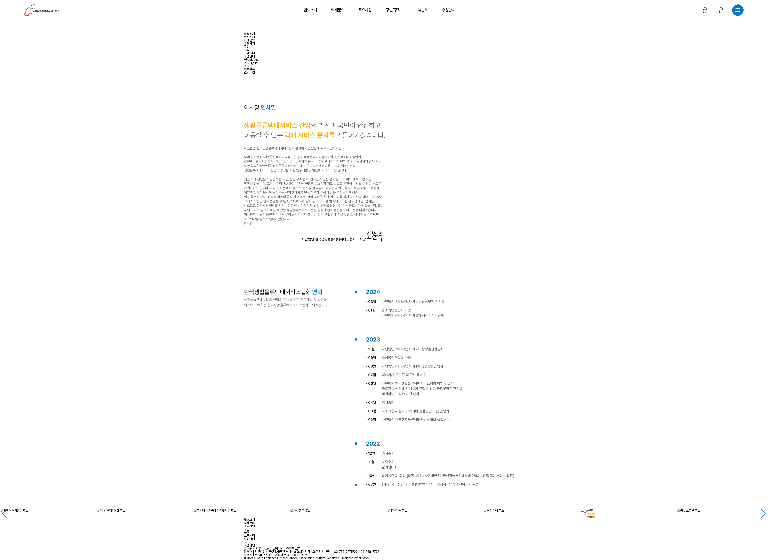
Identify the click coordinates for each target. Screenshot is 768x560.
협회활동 (249, 69)
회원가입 (249, 545)
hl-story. (364, 558)
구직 (246, 50)
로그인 (248, 542)
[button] (4, 513)
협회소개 (310, 10)
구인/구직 (393, 10)
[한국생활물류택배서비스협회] (41, 10)
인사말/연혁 (251, 63)
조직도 (248, 66)
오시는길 (249, 73)
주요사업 (365, 10)
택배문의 (337, 10)
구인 (246, 47)
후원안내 (448, 10)
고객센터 (421, 10)
